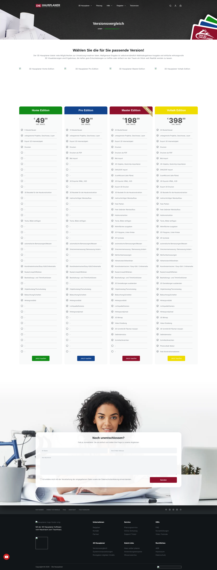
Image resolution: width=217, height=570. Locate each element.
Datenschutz (161, 555)
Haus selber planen (132, 548)
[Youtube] (6, 557)
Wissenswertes (130, 555)
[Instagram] (173, 509)
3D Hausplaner (84, 6)
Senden (163, 480)
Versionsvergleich (100, 548)
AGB (157, 548)
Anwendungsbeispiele (133, 552)
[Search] (170, 6)
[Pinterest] (180, 509)
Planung (99, 6)
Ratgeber (120, 6)
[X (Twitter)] (177, 509)
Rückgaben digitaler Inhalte (104, 555)
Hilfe (108, 6)
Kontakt (72, 510)
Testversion (134, 6)
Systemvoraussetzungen (103, 552)
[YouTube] (170, 509)
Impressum (160, 552)
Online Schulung (130, 531)
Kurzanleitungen (162, 531)
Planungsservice (131, 527)
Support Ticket (130, 534)
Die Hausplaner (57, 567)
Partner (96, 534)
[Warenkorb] (180, 6)
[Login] (175, 6)
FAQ (64, 510)
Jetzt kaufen (40, 358)
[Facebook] (166, 509)
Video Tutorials (53, 510)
